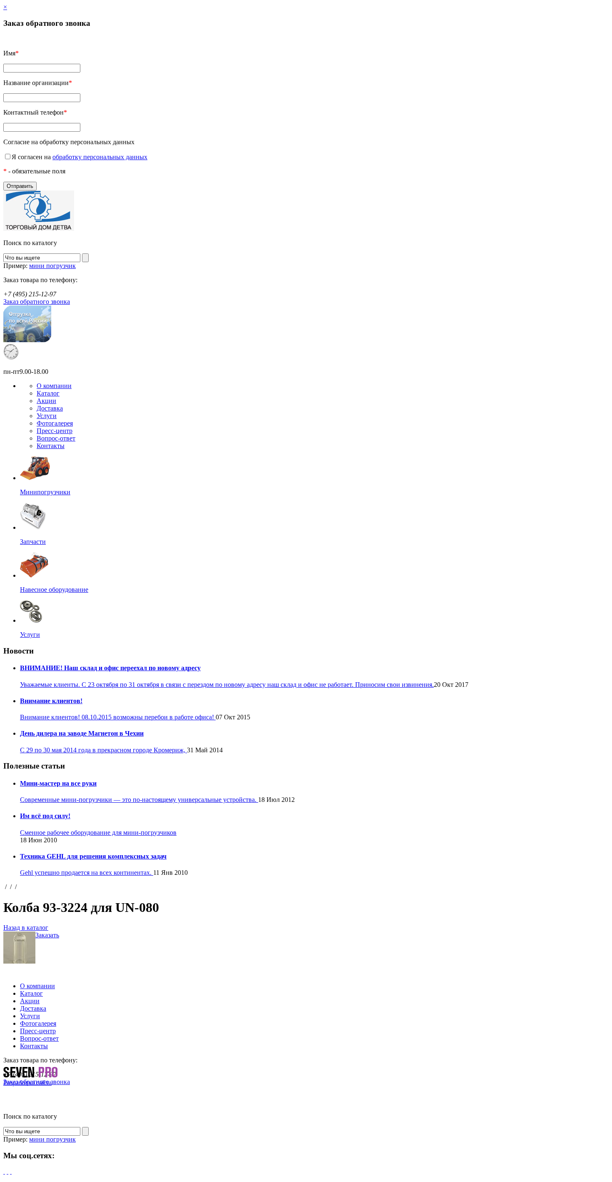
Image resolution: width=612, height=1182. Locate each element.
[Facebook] (4, 1171)
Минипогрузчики (45, 492)
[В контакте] (11, 1171)
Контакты (51, 445)
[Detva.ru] (38, 228)
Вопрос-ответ (56, 438)
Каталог (48, 393)
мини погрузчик (52, 265)
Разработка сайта (27, 1082)
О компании (54, 385)
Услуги (47, 415)
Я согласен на (79, 156)
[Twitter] (7, 1171)
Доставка (50, 408)
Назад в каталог (25, 927)
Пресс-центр (54, 430)
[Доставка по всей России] (27, 339)
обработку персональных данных (99, 156)
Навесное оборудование (54, 589)
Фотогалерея (55, 423)
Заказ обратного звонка (36, 301)
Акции (46, 400)
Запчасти (33, 541)
